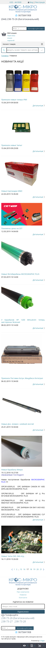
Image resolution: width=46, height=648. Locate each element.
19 (34, 569)
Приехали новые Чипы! (11, 145)
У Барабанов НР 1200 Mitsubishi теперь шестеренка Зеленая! (23, 321)
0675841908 (24, 15)
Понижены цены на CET (11, 228)
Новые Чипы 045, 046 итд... (13, 556)
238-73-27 (7, 621)
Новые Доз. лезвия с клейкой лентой (17, 424)
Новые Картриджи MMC (11, 191)
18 (31, 569)
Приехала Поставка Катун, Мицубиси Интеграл (22, 378)
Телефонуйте (11, 615)
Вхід (31, 2)
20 (38, 569)
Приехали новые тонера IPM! (14, 99)
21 (41, 569)
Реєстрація (40, 2)
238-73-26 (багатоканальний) (17, 618)
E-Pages (42, 641)
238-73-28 (20, 621)
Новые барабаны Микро (12, 469)
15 (21, 569)
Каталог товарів (9, 44)
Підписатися (23, 611)
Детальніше (38, 105)
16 (24, 569)
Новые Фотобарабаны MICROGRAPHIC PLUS (20, 274)
